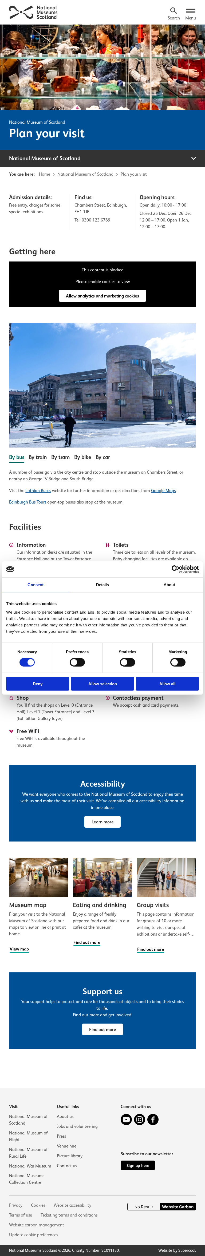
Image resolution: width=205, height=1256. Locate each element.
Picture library (69, 1155)
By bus (16, 457)
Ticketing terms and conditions (69, 1215)
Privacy (15, 1205)
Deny (37, 683)
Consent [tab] (35, 584)
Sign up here (138, 1165)
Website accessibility (72, 1205)
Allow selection (102, 683)
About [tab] (169, 584)
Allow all (167, 683)
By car (103, 457)
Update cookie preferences (33, 1234)
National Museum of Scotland (37, 122)
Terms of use (20, 1215)
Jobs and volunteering (77, 1126)
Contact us (67, 1165)
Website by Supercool (176, 1250)
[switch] (77, 662)
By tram (60, 457)
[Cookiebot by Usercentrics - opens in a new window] (175, 569)
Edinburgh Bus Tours (27, 502)
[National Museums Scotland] (33, 11)
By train (38, 457)
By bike (82, 457)
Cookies (38, 1205)
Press (61, 1136)
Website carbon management (36, 1224)
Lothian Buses (38, 490)
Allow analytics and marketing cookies (102, 296)
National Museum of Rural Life (28, 1153)
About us (65, 1116)
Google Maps (163, 490)
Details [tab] (102, 584)
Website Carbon (178, 1206)
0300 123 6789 (96, 220)
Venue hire (66, 1146)
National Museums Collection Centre (26, 1179)
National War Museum (30, 1166)
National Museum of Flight (28, 1136)
